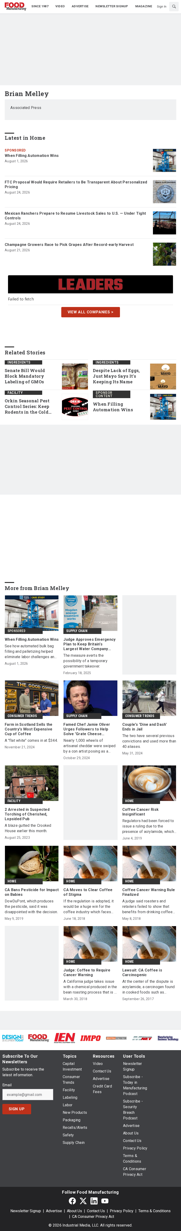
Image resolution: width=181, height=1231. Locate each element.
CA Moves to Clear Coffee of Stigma (87, 892)
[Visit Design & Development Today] (13, 1038)
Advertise (54, 1211)
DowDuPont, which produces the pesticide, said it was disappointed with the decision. (31, 906)
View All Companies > (91, 312)
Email (7, 1085)
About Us (74, 1211)
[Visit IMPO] (90, 1038)
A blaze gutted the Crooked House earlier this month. (28, 828)
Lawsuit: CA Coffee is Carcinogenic (142, 972)
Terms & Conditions (154, 1211)
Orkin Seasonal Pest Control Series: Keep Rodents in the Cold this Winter (27, 406)
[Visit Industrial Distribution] (116, 1038)
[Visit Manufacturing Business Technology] (168, 1038)
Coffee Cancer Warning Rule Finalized (148, 892)
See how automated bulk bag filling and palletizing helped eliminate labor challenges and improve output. (31, 652)
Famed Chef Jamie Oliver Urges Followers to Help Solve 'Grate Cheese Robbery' (86, 729)
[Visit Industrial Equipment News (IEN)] (64, 1038)
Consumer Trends (22, 716)
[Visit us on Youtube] (104, 1200)
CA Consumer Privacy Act (93, 1216)
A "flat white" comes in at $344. (31, 740)
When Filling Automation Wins (32, 155)
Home (129, 801)
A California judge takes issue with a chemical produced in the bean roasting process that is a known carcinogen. (90, 987)
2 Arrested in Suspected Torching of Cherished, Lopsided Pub (27, 814)
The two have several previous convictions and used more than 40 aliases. (149, 741)
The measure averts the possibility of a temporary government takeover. (85, 660)
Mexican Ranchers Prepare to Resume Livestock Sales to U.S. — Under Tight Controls (75, 215)
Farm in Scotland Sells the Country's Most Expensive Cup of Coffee (29, 729)
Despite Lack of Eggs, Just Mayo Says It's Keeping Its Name (116, 376)
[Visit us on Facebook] (72, 1200)
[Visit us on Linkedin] (94, 1200)
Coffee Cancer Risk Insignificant (140, 811)
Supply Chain (76, 631)
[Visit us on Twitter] (83, 1200)
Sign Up (17, 1109)
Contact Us (96, 1211)
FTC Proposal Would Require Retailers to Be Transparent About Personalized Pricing (76, 184)
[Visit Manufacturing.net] (142, 1038)
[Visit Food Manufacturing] (38, 1038)
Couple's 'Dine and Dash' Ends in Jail (144, 726)
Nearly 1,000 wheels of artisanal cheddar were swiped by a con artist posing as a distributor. (89, 746)
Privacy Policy (121, 1211)
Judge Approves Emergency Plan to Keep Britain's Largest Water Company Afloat (89, 644)
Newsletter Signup (25, 1211)
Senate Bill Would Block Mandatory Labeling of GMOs (25, 376)
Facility (15, 393)
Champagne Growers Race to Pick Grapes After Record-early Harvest (69, 244)
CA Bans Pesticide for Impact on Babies (32, 892)
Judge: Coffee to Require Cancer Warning (86, 972)
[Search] (174, 6)
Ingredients (19, 362)
